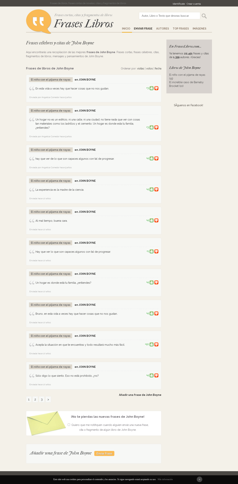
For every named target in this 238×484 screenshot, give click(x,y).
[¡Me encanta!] (151, 88)
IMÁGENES (199, 28)
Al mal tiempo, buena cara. (51, 220)
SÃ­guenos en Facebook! (188, 105)
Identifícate (179, 3)
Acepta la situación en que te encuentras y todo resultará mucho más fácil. (80, 344)
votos (149, 68)
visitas (140, 68)
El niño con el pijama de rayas (51, 79)
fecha (158, 68)
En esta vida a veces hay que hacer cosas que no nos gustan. (72, 88)
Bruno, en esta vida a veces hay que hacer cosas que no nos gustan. (77, 313)
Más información (165, 479)
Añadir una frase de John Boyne (140, 394)
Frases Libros (83, 23)
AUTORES (162, 28)
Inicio (126, 28)
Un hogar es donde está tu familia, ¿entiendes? (63, 282)
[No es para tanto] (156, 88)
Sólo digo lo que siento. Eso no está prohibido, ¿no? (67, 375)
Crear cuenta (194, 3)
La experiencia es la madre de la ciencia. (60, 189)
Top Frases (181, 28)
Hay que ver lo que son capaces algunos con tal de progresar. (73, 251)
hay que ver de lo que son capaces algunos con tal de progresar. (75, 158)
